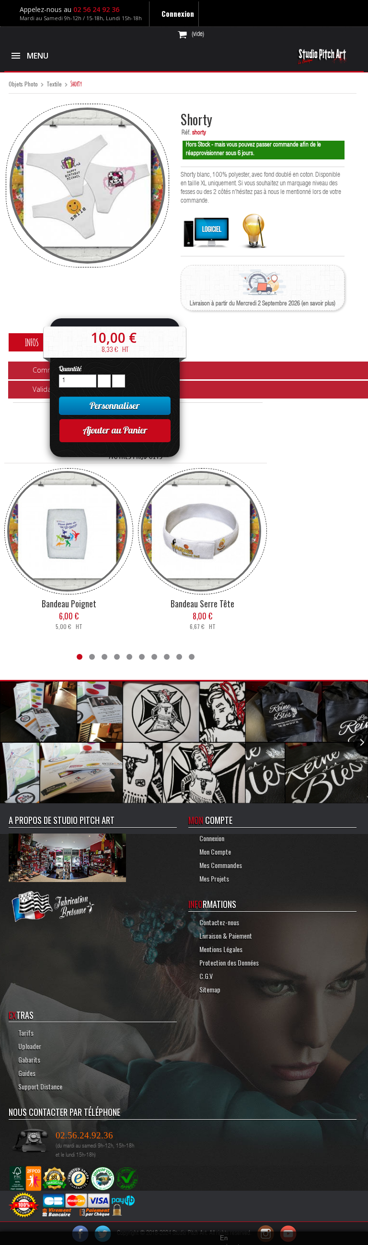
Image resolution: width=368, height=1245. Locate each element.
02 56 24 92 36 (98, 9)
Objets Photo (23, 84)
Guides (27, 1072)
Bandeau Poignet (69, 603)
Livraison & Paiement (224, 935)
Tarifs (26, 1032)
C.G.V (205, 975)
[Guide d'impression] (254, 229)
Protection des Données (228, 962)
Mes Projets (213, 878)
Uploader (30, 1045)
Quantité (70, 368)
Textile (54, 84)
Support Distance (40, 1086)
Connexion (180, 13)
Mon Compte (214, 851)
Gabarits (29, 1059)
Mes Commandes (219, 864)
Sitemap (209, 989)
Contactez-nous (218, 922)
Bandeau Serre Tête (202, 603)
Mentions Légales (221, 948)
